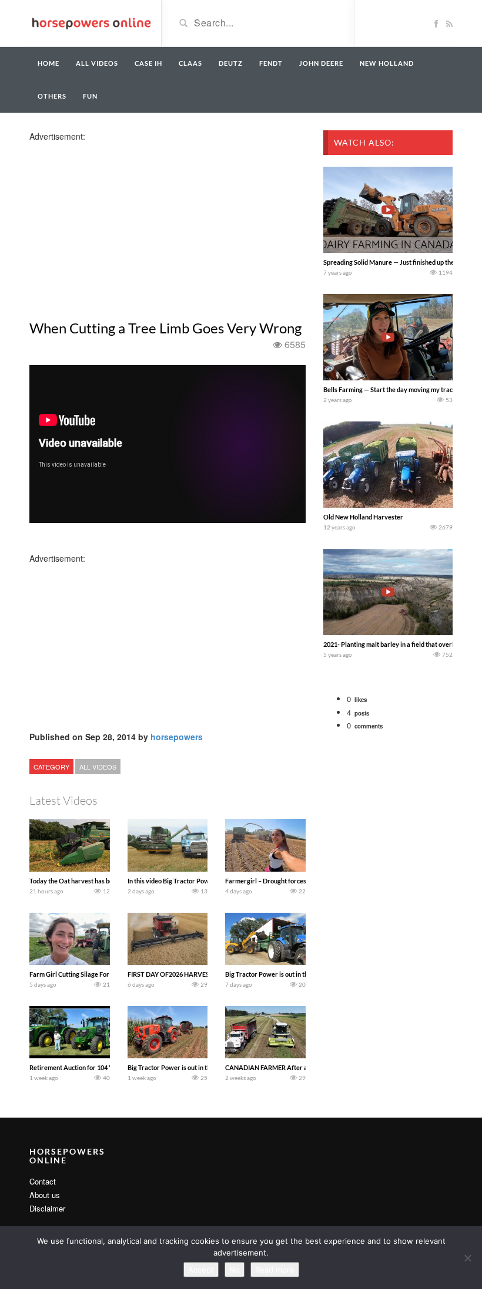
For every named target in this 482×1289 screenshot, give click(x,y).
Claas (190, 63)
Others (52, 96)
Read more (274, 1269)
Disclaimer (47, 1208)
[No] (467, 1258)
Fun (90, 96)
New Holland (387, 63)
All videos (97, 63)
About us (44, 1194)
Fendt (271, 63)
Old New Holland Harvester (363, 517)
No (234, 1269)
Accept (201, 1269)
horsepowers (176, 737)
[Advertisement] (122, 224)
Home (48, 63)
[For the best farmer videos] (90, 22)
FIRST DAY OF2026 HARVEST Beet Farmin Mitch (197, 974)
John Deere (321, 63)
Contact (42, 1181)
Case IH (148, 63)
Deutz (231, 63)
